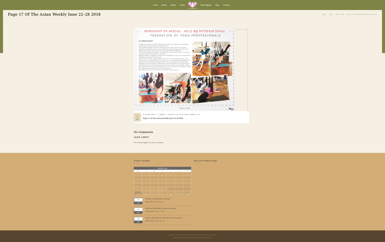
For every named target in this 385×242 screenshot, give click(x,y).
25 (146, 188)
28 (146, 173)
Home (155, 5)
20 (162, 185)
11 (146, 181)
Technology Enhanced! (203, 238)
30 (162, 173)
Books (164, 5)
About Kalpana (206, 5)
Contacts (226, 5)
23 (187, 185)
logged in (146, 142)
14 (170, 181)
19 (154, 185)
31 (170, 173)
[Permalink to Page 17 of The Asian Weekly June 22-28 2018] (184, 110)
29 (154, 173)
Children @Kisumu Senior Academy (160, 208)
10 (138, 181)
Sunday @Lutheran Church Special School (163, 218)
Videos (173, 5)
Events (182, 5)
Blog (217, 5)
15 (179, 181)
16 (187, 181)
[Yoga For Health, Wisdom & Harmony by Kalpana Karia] (192, 5)
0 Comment (161, 114)
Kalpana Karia (150, 114)
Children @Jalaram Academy (157, 199)
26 (154, 188)
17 (138, 185)
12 (154, 181)
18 (146, 185)
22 (179, 185)
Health (181, 114)
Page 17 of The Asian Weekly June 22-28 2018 (362, 14)
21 (170, 185)
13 (162, 181)
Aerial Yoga (340, 14)
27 (138, 173)
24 (138, 188)
